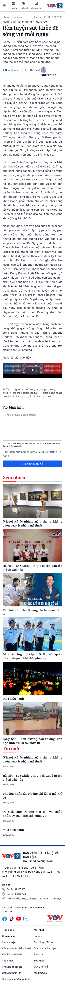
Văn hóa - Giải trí (12, 954)
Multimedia (36, 8)
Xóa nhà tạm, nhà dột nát (16, 948)
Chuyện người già (12, 17)
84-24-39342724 (16, 893)
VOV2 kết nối (41, 966)
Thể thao (39, 954)
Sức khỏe (39, 960)
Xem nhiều (8, 936)
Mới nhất (39, 929)
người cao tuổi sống (25, 389)
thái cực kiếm (44, 396)
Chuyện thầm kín (11, 972)
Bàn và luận (9, 942)
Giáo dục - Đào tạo (45, 948)
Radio (14, 8)
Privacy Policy (51, 443)
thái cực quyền (24, 396)
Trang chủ (8, 929)
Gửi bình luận (30, 463)
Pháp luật (7, 960)
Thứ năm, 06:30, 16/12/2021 (47, 17)
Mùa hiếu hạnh (13, 829)
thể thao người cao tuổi (25, 392)
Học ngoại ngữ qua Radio (16, 979)
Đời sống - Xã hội (43, 942)
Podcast (24, 8)
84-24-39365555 (16, 889)
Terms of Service (10, 446)
